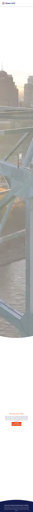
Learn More (16, 422)
